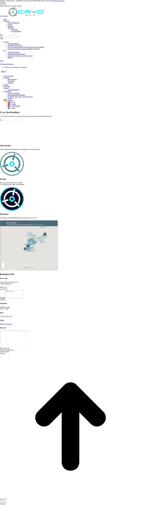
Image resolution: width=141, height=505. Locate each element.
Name (2, 287)
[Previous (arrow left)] (1, 504)
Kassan (11, 64)
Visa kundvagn (4, 64)
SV (5, 72)
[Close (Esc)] (1, 502)
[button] (70, 72)
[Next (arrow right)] (4, 504)
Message (3, 297)
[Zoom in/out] (6, 502)
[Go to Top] (70, 496)
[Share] (2, 502)
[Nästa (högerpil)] (4, 500)
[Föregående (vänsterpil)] (1, 500)
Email (2, 289)
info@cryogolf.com (58, 1)
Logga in (2, 2)
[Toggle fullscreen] (4, 502)
